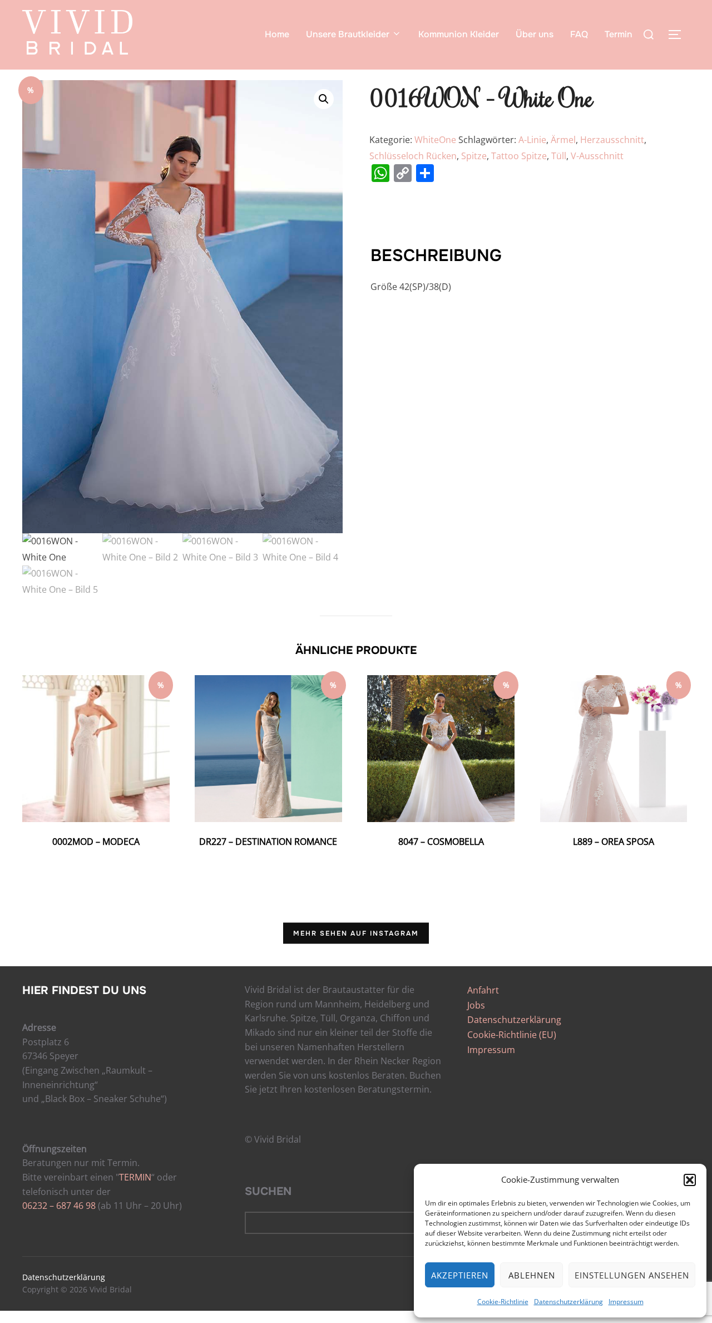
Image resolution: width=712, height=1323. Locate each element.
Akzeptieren (459, 1275)
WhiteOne (435, 140)
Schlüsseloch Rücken (413, 156)
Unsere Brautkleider (347, 34)
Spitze (474, 156)
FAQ (579, 34)
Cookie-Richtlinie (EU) (511, 1035)
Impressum (626, 1301)
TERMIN (135, 1177)
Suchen (268, 1191)
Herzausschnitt (612, 140)
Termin (618, 34)
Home (277, 34)
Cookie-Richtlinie (502, 1301)
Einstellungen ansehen (632, 1275)
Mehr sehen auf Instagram (356, 933)
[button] (689, 1180)
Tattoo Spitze (519, 156)
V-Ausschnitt (597, 156)
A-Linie (532, 140)
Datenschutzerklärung (568, 1301)
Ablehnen (531, 1275)
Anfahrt (483, 990)
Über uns (534, 34)
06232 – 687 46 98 (59, 1205)
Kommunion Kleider (458, 34)
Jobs (476, 1005)
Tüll (558, 156)
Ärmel (563, 140)
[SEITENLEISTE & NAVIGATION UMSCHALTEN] (679, 34)
